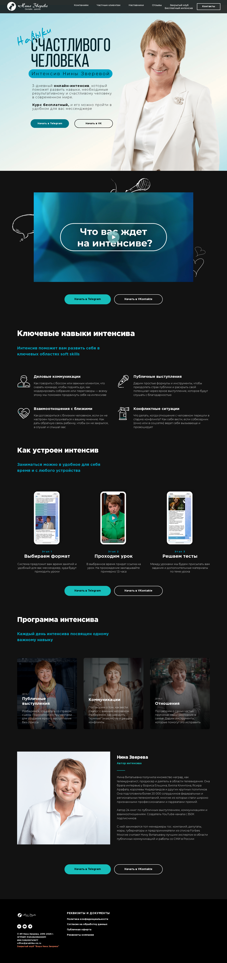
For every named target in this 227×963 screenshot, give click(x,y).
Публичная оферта (79, 930)
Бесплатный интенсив (179, 8)
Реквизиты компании (80, 935)
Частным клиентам (108, 5)
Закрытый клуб (179, 5)
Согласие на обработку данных (87, 924)
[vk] (19, 926)
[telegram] (30, 926)
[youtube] (25, 926)
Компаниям (81, 5)
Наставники (136, 5)
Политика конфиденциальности (87, 919)
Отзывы (157, 5)
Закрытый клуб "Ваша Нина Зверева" (38, 946)
